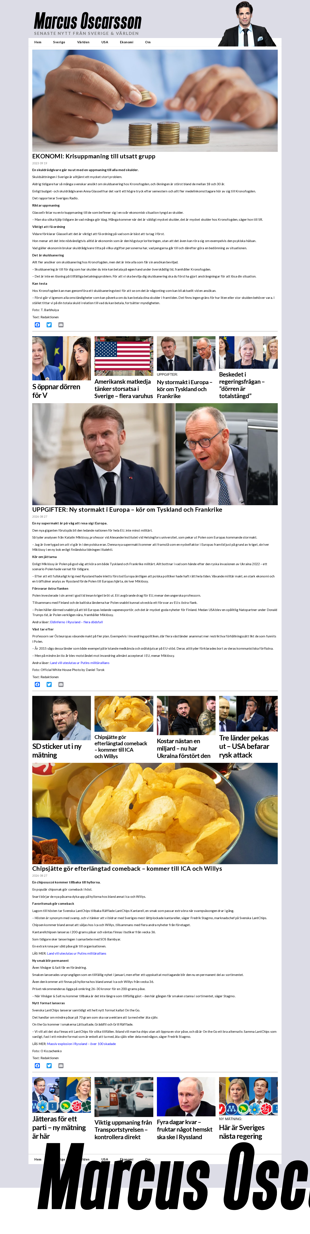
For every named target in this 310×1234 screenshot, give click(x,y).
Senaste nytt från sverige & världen (86, 33)
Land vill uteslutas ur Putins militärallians (79, 663)
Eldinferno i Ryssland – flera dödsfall (76, 622)
